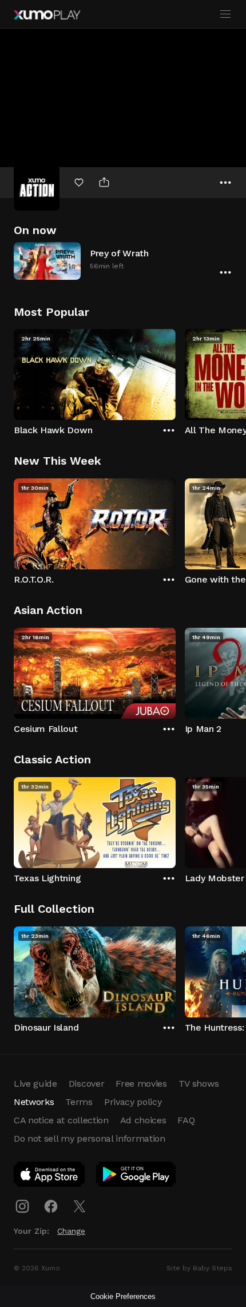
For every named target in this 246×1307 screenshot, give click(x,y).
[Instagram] (22, 1206)
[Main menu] (225, 14)
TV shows (198, 1083)
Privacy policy (133, 1101)
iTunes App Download (50, 1176)
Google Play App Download (136, 1176)
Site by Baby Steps (199, 1268)
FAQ (186, 1120)
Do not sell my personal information (89, 1138)
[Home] (47, 14)
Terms (78, 1101)
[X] (79, 1206)
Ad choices (143, 1120)
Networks (34, 1101)
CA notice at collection (61, 1120)
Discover (86, 1083)
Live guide (35, 1083)
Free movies (141, 1083)
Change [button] (71, 1230)
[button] (123, 260)
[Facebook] (50, 1206)
